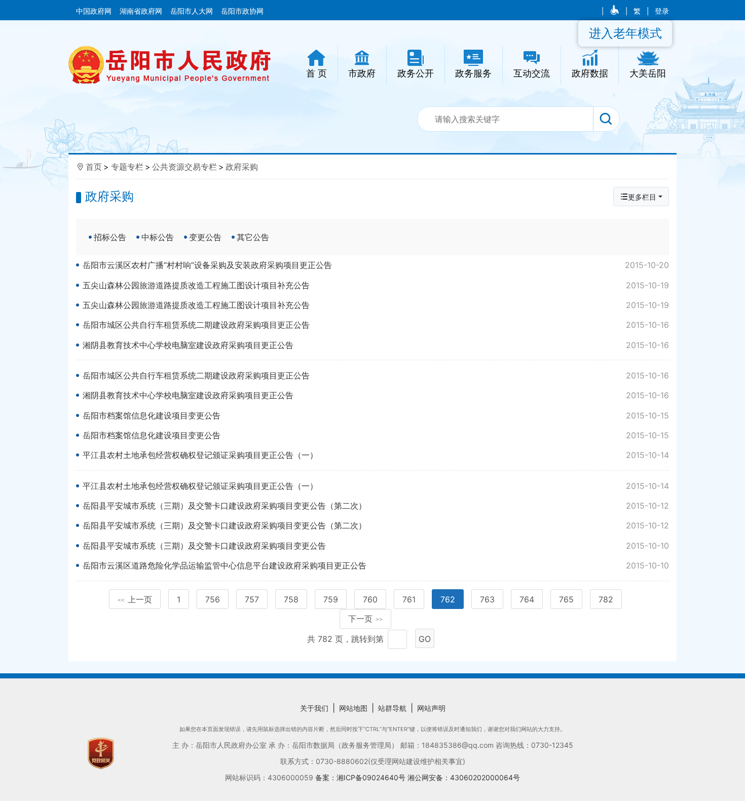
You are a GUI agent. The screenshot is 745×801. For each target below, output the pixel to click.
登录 (662, 11)
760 (370, 599)
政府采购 (242, 167)
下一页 (365, 619)
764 (526, 599)
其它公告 (253, 237)
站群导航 (392, 708)
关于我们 (314, 708)
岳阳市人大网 (192, 11)
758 (291, 599)
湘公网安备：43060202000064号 (463, 777)
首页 (94, 167)
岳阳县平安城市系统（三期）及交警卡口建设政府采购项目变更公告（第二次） (376, 506)
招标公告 (110, 237)
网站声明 (431, 708)
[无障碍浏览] (615, 11)
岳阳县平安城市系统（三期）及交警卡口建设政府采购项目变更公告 (376, 546)
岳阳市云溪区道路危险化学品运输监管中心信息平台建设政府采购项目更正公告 (376, 565)
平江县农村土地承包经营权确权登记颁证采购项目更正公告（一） (376, 455)
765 (566, 599)
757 (252, 599)
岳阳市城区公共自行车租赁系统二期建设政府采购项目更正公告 (376, 325)
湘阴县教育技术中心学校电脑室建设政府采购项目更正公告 (376, 345)
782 (606, 599)
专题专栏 (127, 167)
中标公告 (157, 237)
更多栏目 (642, 197)
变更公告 (205, 237)
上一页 (135, 599)
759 (330, 599)
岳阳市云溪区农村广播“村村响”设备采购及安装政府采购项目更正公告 (376, 265)
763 (487, 599)
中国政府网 (95, 11)
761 (409, 599)
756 (212, 599)
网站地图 (353, 708)
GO (425, 639)
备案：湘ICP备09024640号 (361, 777)
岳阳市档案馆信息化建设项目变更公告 (376, 415)
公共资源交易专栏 (184, 167)
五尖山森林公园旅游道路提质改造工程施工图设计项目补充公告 (376, 285)
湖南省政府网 (142, 11)
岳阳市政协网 (242, 11)
